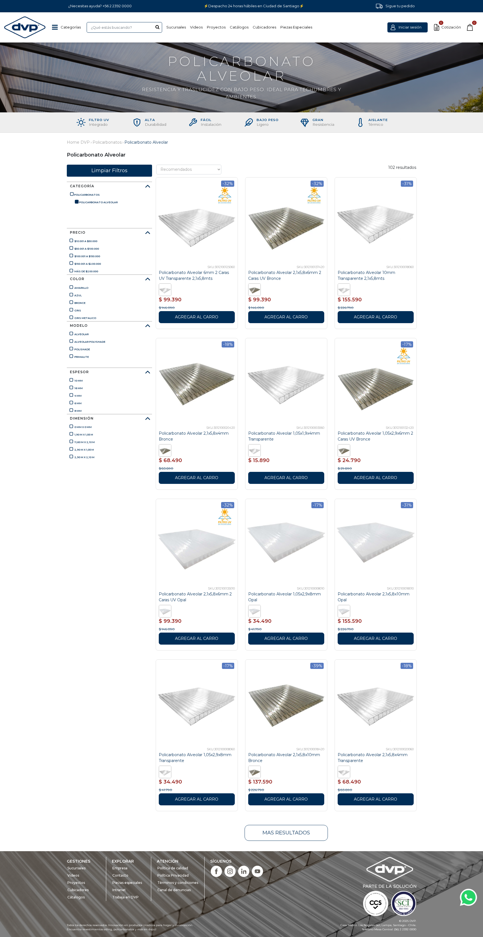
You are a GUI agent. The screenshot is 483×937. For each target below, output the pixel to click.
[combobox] (124, 27)
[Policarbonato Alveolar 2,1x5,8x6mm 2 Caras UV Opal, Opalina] (166, 611)
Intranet (119, 890)
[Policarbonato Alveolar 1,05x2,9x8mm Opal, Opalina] (255, 611)
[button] (407, 27)
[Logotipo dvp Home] (25, 27)
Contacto (120, 875)
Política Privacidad (173, 875)
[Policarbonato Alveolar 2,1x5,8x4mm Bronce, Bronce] (166, 450)
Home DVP (78, 142)
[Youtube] (257, 871)
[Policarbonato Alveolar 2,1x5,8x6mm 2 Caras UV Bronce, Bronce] (255, 289)
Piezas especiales (127, 883)
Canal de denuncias (174, 890)
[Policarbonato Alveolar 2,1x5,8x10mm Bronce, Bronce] (255, 771)
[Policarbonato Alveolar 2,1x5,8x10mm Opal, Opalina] (345, 611)
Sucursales (176, 27)
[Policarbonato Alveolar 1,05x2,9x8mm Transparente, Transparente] (166, 771)
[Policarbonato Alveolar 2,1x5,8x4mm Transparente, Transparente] (345, 771)
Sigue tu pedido (400, 6)
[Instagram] (230, 871)
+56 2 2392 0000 (117, 6)
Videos (196, 27)
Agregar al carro (196, 317)
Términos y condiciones (177, 883)
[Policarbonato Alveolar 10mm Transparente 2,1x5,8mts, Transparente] (345, 289)
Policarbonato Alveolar (146, 142)
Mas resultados (286, 833)
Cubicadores (264, 27)
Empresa (119, 868)
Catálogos (239, 27)
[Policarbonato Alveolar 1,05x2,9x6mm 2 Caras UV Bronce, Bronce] (345, 450)
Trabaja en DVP (125, 897)
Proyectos (216, 27)
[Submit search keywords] (157, 27)
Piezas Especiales (296, 27)
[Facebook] (216, 871)
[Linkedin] (243, 871)
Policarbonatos (107, 142)
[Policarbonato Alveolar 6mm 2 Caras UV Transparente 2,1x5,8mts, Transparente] (166, 289)
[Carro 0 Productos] (470, 27)
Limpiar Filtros (109, 170)
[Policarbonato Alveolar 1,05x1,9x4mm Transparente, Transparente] (255, 450)
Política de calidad (172, 868)
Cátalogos (76, 897)
